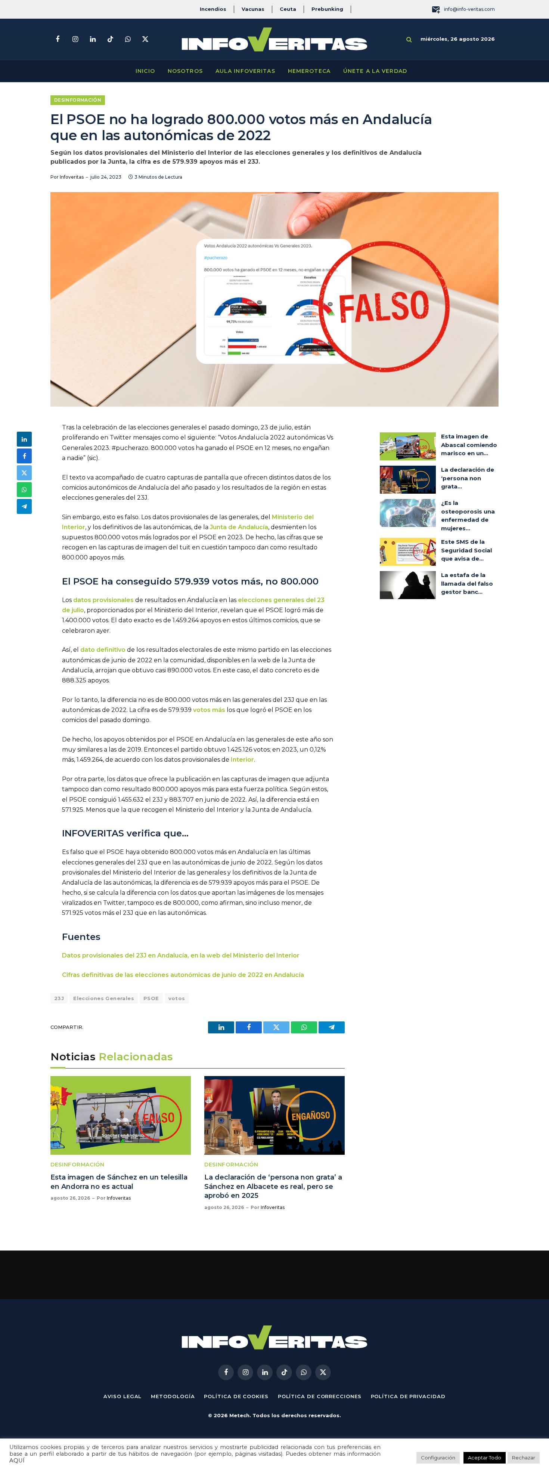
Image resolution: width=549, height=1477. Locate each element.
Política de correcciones (320, 1396)
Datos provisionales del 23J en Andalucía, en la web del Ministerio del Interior (181, 955)
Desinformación (77, 100)
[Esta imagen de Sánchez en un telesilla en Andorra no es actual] (120, 1115)
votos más (209, 709)
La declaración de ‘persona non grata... (467, 478)
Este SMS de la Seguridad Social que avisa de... (466, 550)
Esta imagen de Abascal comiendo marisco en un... (469, 445)
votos (176, 998)
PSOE (151, 998)
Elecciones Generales (103, 998)
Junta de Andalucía (239, 527)
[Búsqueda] (409, 39)
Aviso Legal (122, 1396)
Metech (239, 1415)
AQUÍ (17, 1460)
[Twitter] (24, 472)
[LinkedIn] (24, 439)
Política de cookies (236, 1396)
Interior (242, 759)
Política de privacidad (408, 1396)
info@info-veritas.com (469, 9)
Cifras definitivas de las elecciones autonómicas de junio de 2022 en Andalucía (183, 974)
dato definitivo (102, 649)
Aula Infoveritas (245, 71)
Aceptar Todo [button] (484, 1458)
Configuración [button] (438, 1458)
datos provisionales (103, 600)
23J (59, 998)
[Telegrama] (24, 506)
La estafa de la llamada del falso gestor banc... (467, 583)
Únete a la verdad (375, 71)
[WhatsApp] (24, 489)
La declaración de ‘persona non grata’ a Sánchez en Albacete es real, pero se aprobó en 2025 (273, 1186)
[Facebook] (24, 455)
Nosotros (185, 71)
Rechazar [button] (523, 1458)
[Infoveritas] (274, 39)
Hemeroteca (309, 71)
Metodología (173, 1396)
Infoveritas (72, 177)
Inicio (145, 71)
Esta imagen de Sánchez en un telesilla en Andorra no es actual (118, 1181)
